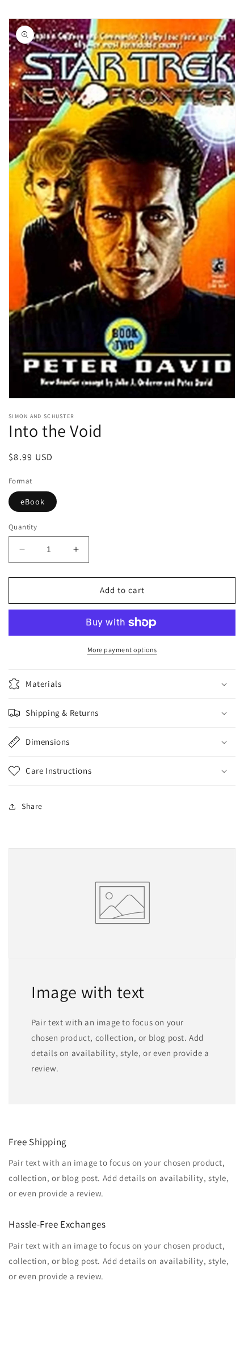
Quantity (23, 527)
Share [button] (32, 806)
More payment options (122, 649)
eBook (32, 501)
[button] (122, 684)
